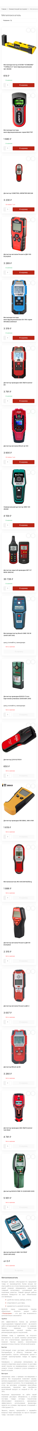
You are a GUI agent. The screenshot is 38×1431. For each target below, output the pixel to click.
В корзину (23, 85)
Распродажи (7, 1313)
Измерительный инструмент (18, 9)
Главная (4, 9)
